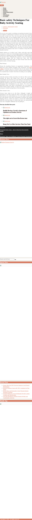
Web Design (6, 15)
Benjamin (5, 28)
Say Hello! (5, 16)
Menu (2, 5)
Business (5, 10)
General (5, 30)
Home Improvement (8, 12)
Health (4, 9)
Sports (4, 13)
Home (4, 8)
